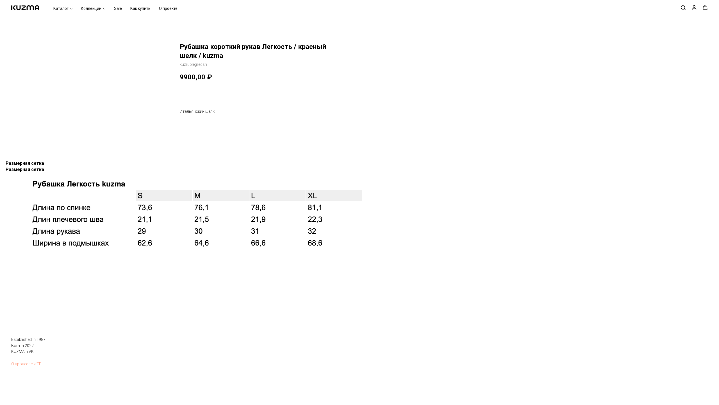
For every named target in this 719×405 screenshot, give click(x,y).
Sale (118, 8)
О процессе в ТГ (26, 364)
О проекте (168, 8)
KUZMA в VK (22, 351)
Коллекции (91, 8)
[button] (683, 7)
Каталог (61, 8)
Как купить (140, 8)
